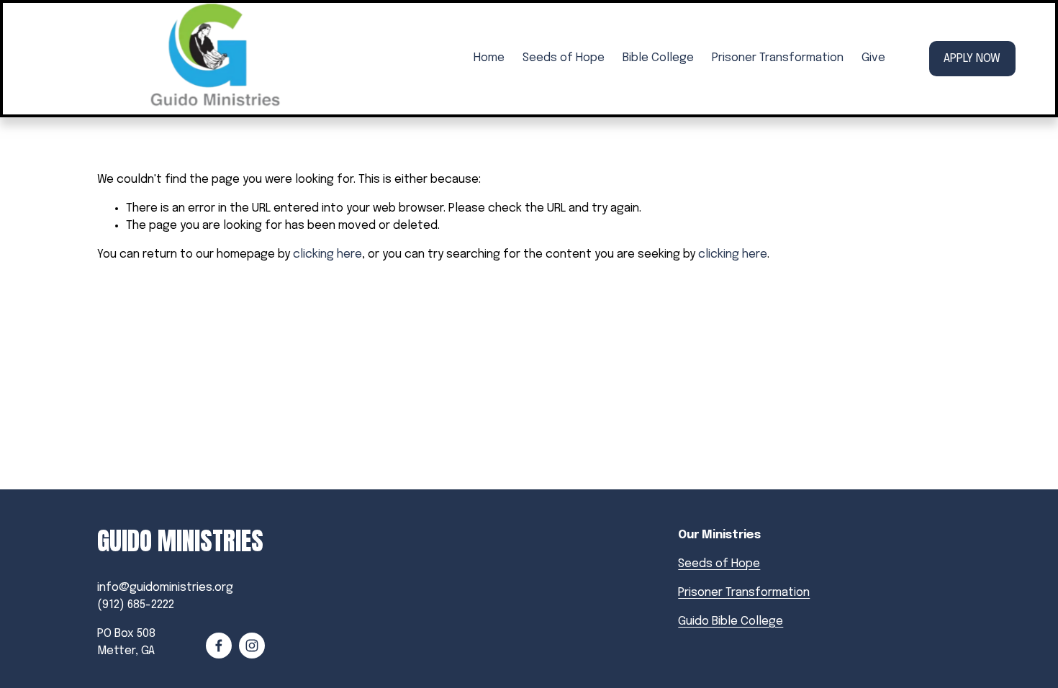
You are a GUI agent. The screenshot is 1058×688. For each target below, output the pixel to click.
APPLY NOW (972, 59)
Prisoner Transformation (778, 58)
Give (873, 58)
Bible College (658, 58)
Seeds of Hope (564, 58)
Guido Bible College (730, 621)
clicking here (327, 254)
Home (489, 58)
